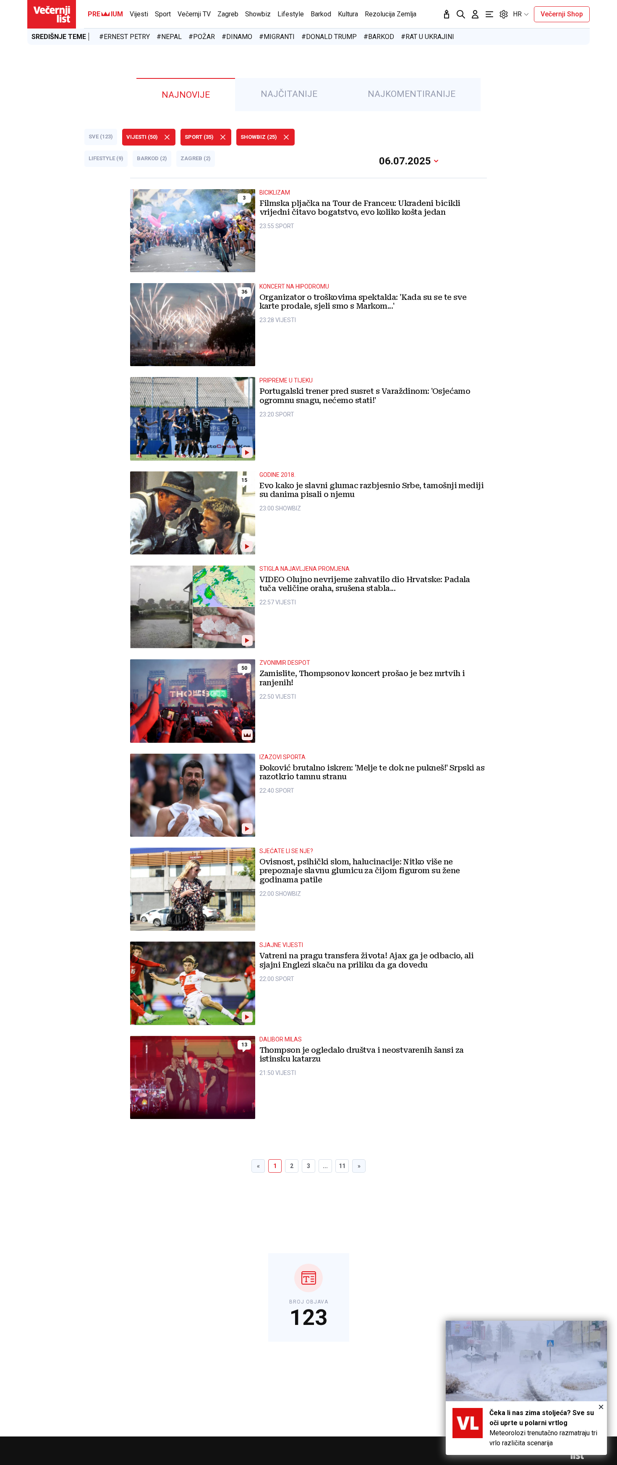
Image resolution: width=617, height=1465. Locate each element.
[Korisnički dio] (475, 14)
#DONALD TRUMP (329, 37)
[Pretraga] (461, 14)
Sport (163, 14)
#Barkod (378, 37)
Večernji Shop (562, 14)
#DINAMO (237, 37)
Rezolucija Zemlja (390, 14)
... (325, 1166)
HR (517, 14)
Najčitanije (289, 94)
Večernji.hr (51, 14)
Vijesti (139, 14)
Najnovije (186, 95)
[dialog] (526, 1388)
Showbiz (258, 14)
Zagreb (227, 14)
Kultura (348, 14)
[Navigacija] (489, 14)
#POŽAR (201, 37)
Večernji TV (194, 14)
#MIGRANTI (277, 37)
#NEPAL (169, 37)
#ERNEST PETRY (124, 37)
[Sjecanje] (447, 14)
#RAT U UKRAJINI (427, 37)
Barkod (321, 14)
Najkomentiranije (411, 94)
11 (342, 1166)
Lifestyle (290, 14)
